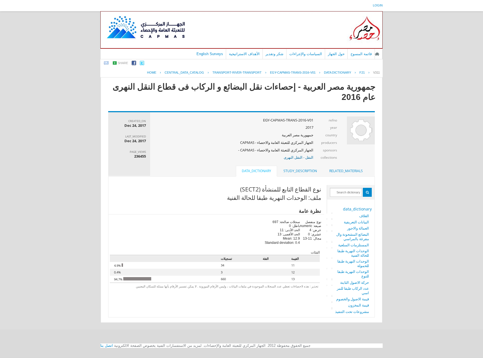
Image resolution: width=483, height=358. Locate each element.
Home (151, 72)
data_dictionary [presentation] (256, 171)
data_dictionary (357, 209)
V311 (376, 72)
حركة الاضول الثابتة (354, 282)
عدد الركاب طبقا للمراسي (353, 290)
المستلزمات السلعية (353, 245)
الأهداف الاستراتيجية (244, 54)
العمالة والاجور (358, 228)
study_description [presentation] (300, 171)
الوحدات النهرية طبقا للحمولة (353, 263)
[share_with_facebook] (134, 64)
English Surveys (209, 54)
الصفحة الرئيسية (377, 54)
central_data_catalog (184, 72)
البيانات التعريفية (356, 222)
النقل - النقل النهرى (298, 157)
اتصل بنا (106, 345)
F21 (362, 72)
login (378, 5)
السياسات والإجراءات (305, 54)
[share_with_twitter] (142, 64)
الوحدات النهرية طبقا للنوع (353, 273)
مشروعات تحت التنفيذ (352, 311)
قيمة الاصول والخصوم (352, 299)
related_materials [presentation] (346, 171)
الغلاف (364, 216)
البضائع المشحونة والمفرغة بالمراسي (352, 236)
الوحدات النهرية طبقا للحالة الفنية (353, 253)
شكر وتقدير (274, 54)
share (123, 63)
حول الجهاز (336, 54)
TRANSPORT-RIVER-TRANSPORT (237, 72)
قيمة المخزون (358, 305)
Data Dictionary (337, 72)
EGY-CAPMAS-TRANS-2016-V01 (293, 72)
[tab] (346, 171)
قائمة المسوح (361, 54)
